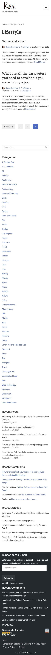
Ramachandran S (12, 47)
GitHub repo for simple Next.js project (18, 427)
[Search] (46, 147)
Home (4, 24)
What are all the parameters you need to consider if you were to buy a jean (24, 78)
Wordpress (6, 398)
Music (4, 287)
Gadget (5, 229)
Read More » (39, 62)
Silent (4, 340)
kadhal (5, 256)
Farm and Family (9, 216)
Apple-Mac (6, 180)
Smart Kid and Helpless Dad (14, 345)
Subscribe (8, 578)
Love (4, 269)
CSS (4, 207)
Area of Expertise (9, 184)
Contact (21, 647)
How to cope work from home (32, 495)
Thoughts (6, 362)
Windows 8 (6, 394)
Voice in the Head (9, 376)
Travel (4, 367)
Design (5, 211)
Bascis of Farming (10, 193)
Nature (5, 296)
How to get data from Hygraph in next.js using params (25, 445)
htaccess (6, 242)
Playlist (5, 318)
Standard (6, 349)
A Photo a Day (8, 162)
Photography (7, 309)
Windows (6, 389)
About (4, 640)
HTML (4, 247)
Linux (4, 265)
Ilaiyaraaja (6, 251)
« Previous (8, 126)
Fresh (4, 224)
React (4, 327)
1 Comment (26, 91)
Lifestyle (12, 24)
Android (5, 175)
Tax (3, 358)
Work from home (9, 403)
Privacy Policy (8, 647)
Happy (5, 238)
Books (4, 198)
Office (4, 300)
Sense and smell (14, 41)
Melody (5, 273)
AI (3, 171)
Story (4, 354)
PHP (4, 314)
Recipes (5, 331)
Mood (4, 282)
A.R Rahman (7, 167)
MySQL (5, 291)
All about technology (17, 475)
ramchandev (7, 479)
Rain (4, 322)
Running (5, 336)
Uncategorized (8, 371)
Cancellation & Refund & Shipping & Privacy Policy (24, 644)
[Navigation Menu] (46, 7)
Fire (3, 220)
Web (4, 380)
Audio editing (7, 189)
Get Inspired (7, 233)
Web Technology (9, 385)
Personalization (8, 305)
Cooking (5, 202)
